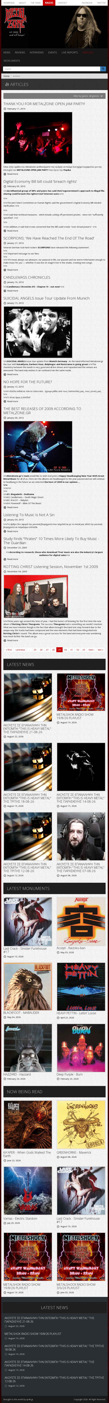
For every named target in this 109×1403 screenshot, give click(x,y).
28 (53, 649)
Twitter (101, 2)
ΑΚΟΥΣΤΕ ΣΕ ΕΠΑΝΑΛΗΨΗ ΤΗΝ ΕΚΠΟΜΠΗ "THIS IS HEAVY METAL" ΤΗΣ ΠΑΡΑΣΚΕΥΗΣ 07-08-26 (80, 867)
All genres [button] (94, 95)
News (6, 52)
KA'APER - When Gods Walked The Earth (27, 1154)
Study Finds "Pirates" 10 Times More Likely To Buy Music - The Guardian (51, 540)
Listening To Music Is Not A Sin (28, 514)
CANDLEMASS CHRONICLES (26, 277)
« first (9, 649)
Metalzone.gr (96, 361)
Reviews (20, 52)
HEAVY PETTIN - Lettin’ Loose (76, 1013)
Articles (87, 52)
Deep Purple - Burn (70, 1074)
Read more (12, 173)
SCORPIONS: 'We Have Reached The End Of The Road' (48, 238)
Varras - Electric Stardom (20, 1218)
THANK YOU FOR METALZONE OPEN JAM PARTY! (44, 103)
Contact (62, 2)
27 (47, 649)
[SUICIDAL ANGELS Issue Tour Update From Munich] (38, 332)
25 (35, 649)
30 (65, 649)
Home (6, 76)
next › (91, 649)
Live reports (70, 52)
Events (52, 52)
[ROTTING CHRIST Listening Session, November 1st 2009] (35, 596)
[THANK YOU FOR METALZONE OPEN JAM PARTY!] (38, 137)
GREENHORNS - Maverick (74, 1152)
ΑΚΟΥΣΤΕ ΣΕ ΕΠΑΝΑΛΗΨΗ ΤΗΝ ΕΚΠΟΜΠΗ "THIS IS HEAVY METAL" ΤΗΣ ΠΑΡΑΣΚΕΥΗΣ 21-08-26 (27, 728)
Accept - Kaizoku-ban (71, 948)
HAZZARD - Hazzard (17, 1074)
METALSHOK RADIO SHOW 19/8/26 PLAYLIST (75, 716)
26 (41, 649)
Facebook (87, 2)
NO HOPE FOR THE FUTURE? (27, 381)
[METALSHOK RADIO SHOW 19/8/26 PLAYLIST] (81, 691)
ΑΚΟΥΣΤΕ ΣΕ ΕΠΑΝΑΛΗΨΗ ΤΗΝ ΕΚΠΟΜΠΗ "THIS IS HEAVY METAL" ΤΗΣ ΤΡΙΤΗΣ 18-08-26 (27, 797)
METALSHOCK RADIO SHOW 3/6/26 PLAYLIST (76, 1286)
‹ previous (20, 649)
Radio (49, 2)
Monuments (12, 60)
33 (84, 649)
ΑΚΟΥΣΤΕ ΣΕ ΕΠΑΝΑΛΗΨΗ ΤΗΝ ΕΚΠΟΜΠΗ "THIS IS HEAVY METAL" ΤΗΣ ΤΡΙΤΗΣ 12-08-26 (27, 867)
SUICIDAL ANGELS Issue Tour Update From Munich (46, 298)
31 (71, 649)
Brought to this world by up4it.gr (18, 1399)
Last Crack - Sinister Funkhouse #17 (25, 950)
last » (100, 649)
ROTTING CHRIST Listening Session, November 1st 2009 (50, 566)
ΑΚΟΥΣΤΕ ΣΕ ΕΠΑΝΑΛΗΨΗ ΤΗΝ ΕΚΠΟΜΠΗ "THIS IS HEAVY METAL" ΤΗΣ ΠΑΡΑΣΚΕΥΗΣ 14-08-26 (80, 797)
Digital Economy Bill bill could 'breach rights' (40, 181)
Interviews (37, 52)
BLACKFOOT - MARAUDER (21, 1012)
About (22, 2)
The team (35, 2)
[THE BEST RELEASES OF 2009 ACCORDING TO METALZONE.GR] (38, 446)
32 (77, 649)
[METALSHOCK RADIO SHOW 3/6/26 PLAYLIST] (81, 1256)
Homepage (8, 2)
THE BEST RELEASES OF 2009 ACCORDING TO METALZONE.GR (42, 410)
